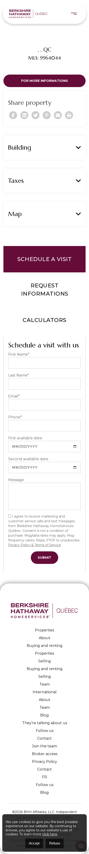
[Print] (69, 115)
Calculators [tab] (44, 320)
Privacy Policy (44, 761)
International (45, 692)
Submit (44, 557)
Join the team (44, 746)
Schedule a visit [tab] (44, 259)
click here (49, 834)
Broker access (44, 754)
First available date (25, 438)
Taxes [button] (16, 181)
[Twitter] (35, 115)
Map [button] (15, 214)
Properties (44, 630)
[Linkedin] (24, 115)
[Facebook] (13, 115)
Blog (44, 715)
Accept (34, 843)
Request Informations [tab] (44, 289)
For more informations (44, 81)
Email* (14, 396)
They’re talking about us (44, 723)
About (44, 638)
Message (16, 480)
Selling (44, 661)
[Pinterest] (47, 115)
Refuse (54, 843)
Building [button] (19, 147)
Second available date (28, 459)
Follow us (44, 730)
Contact (44, 738)
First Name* (18, 354)
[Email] (58, 115)
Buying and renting (45, 645)
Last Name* (18, 375)
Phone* (15, 417)
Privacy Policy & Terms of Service (34, 545)
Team (44, 684)
